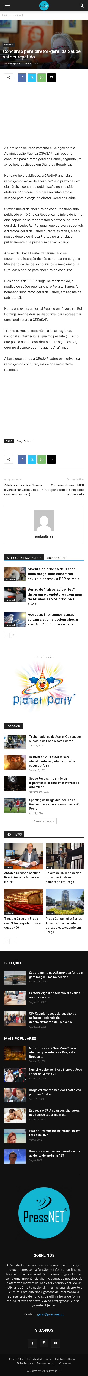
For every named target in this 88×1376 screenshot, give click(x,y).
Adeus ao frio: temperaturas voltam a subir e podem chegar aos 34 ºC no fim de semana (53, 619)
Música (9, 913)
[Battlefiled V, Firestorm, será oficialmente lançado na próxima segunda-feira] (15, 762)
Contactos (65, 1363)
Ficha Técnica (25, 1363)
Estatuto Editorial (65, 1359)
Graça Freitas (24, 441)
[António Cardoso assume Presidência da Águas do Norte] (23, 856)
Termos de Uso (46, 1363)
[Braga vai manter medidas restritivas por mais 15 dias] (15, 1095)
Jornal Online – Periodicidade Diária (30, 1359)
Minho (9, 867)
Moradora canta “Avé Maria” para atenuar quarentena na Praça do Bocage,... (52, 1052)
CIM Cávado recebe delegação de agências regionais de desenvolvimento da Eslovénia (52, 1018)
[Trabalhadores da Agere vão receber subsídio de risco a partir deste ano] (15, 742)
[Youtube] (55, 1343)
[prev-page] (7, 635)
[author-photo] (44, 531)
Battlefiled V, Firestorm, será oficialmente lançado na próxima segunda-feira (52, 761)
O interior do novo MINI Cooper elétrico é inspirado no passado (64, 489)
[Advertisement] (44, 114)
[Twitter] (32, 77)
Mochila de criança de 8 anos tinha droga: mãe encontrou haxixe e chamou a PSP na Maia (53, 574)
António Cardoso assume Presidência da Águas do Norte (22, 877)
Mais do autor (56, 558)
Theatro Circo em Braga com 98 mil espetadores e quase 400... (22, 923)
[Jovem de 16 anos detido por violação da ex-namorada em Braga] (65, 856)
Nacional (17, 15)
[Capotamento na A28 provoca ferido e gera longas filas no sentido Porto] (15, 978)
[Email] (51, 77)
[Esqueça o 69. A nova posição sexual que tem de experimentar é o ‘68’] (15, 1115)
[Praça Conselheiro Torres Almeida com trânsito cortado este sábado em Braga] (65, 902)
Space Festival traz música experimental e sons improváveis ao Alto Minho (54, 783)
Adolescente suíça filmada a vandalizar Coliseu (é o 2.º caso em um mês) (23, 489)
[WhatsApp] (41, 77)
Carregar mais (42, 821)
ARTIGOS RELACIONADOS (24, 558)
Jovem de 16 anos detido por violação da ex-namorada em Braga (63, 877)
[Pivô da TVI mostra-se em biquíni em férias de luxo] (15, 1136)
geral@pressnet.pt (50, 1314)
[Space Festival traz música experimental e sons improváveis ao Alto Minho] (15, 783)
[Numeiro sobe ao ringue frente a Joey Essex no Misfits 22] (15, 1075)
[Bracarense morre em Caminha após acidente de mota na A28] (15, 1156)
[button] (7, 5)
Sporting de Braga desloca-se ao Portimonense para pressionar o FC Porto (54, 804)
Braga (50, 867)
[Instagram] (44, 1343)
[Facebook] (22, 77)
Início (5, 15)
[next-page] (13, 635)
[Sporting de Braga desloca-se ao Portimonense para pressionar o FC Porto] (15, 805)
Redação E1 (14, 63)
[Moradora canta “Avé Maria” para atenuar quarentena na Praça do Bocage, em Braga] (15, 1053)
